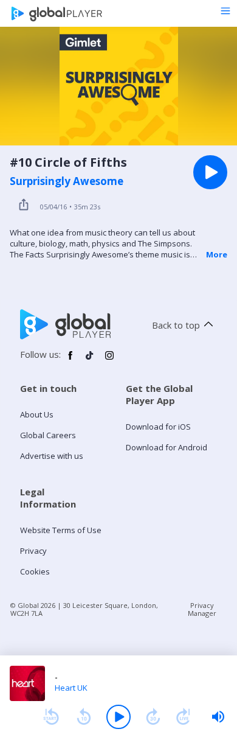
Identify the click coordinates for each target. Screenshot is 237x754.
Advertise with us (51, 455)
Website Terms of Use (60, 530)
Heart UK (71, 687)
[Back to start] (51, 717)
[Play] (118, 717)
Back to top (176, 325)
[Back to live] (183, 717)
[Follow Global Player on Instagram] (109, 360)
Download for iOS (158, 426)
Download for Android (166, 447)
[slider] (218, 717)
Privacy (33, 550)
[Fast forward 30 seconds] (153, 717)
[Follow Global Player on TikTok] (89, 360)
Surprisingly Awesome (66, 181)
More (216, 254)
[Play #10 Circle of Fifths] (210, 172)
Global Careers (48, 435)
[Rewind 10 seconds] (84, 717)
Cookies (35, 571)
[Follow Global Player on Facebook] (70, 360)
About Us (36, 414)
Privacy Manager (202, 609)
